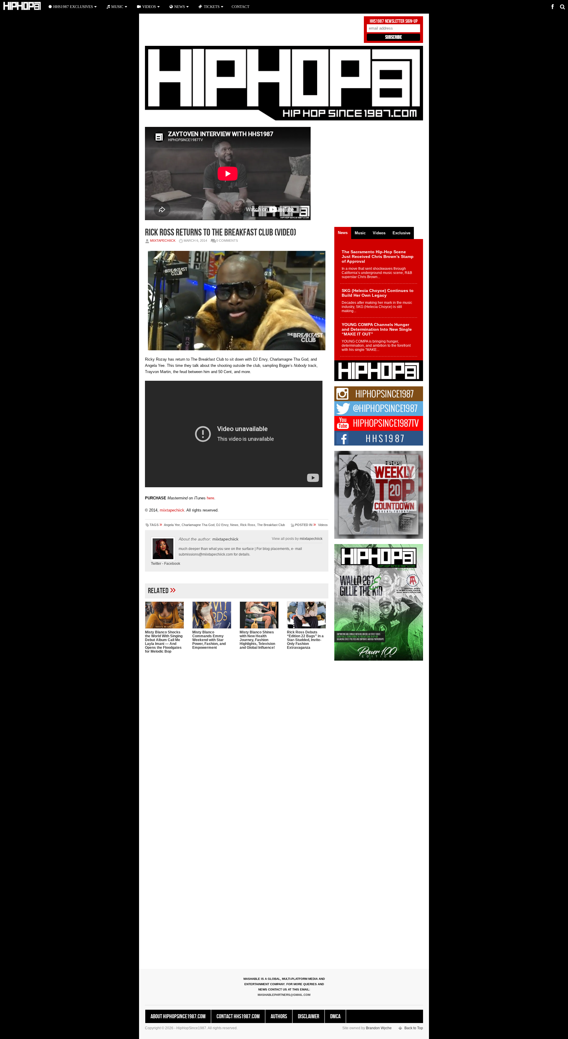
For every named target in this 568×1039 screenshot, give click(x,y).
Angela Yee (172, 525)
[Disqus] (236, 735)
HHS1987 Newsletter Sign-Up (393, 21)
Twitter (156, 564)
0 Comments (227, 240)
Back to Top (413, 1028)
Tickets (212, 6)
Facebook (172, 564)
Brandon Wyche (379, 1028)
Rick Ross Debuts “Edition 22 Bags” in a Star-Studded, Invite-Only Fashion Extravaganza (305, 640)
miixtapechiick (162, 240)
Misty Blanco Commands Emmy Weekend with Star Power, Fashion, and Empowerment (209, 640)
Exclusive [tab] (401, 233)
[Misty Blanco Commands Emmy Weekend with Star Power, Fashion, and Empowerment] (213, 615)
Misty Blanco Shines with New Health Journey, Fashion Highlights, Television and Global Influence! (257, 640)
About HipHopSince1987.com (178, 1016)
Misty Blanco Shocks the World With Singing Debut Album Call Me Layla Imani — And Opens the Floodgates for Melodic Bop (164, 642)
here (210, 498)
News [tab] (343, 232)
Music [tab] (360, 233)
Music (117, 6)
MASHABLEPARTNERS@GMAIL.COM (284, 994)
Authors (279, 1016)
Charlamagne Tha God (198, 525)
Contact (240, 6)
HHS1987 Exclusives (73, 6)
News (234, 525)
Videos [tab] (379, 233)
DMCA (335, 1016)
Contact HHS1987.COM (238, 1016)
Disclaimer (308, 1016)
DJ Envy (222, 525)
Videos (323, 525)
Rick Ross (247, 525)
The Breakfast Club (271, 525)
